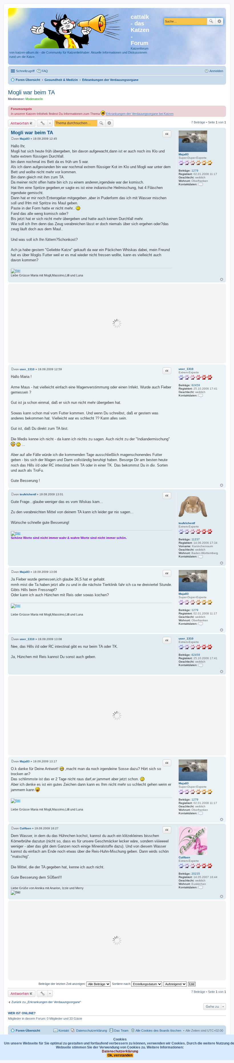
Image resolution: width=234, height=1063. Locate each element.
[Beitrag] (12, 138)
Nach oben (221, 279)
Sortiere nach (121, 983)
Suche (211, 21)
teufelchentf (187, 523)
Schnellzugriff (25, 71)
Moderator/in (34, 99)
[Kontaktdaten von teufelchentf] (200, 556)
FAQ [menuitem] (45, 71)
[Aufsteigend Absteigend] (175, 983)
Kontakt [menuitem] (63, 1030)
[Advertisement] (117, 323)
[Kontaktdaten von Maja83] (200, 184)
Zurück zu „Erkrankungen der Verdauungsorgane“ (46, 1002)
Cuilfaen (184, 857)
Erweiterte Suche (219, 21)
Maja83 (184, 154)
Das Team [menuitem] (121, 1030)
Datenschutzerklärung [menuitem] (91, 1030)
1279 (194, 170)
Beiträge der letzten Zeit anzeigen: (62, 983)
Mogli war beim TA (31, 92)
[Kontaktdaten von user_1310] (200, 395)
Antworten (20, 123)
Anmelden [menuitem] (216, 71)
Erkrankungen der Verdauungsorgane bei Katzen (140, 113)
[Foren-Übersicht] (70, 29)
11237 (195, 539)
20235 (195, 873)
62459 (195, 385)
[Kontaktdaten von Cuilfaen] (200, 887)
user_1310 (186, 368)
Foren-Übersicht (28, 1030)
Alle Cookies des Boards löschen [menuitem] (158, 1030)
